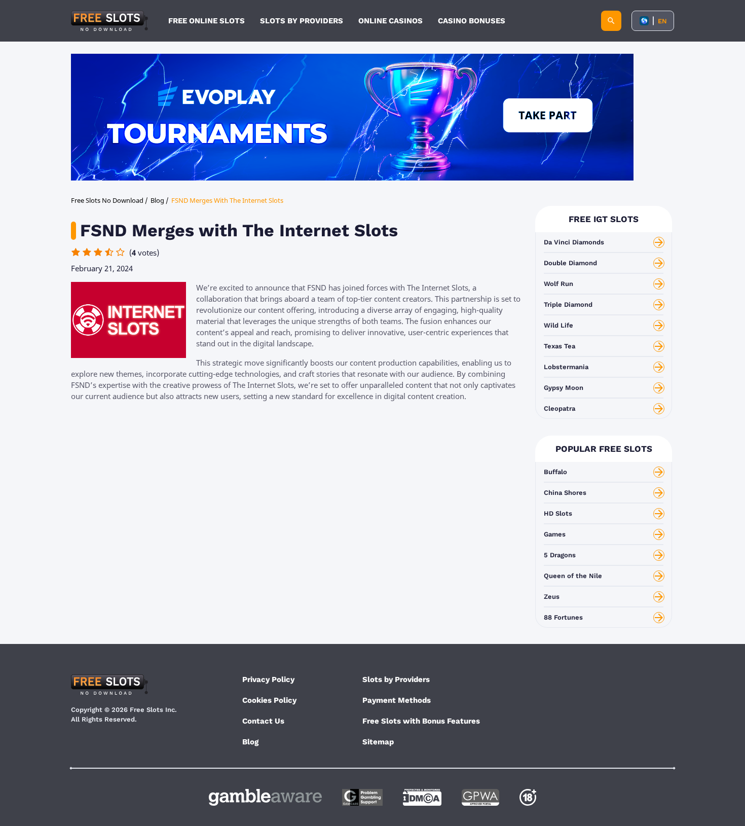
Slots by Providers (396, 679)
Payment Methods (396, 700)
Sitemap (378, 741)
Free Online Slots (206, 20)
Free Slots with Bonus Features (421, 721)
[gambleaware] (265, 797)
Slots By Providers (301, 20)
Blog (250, 741)
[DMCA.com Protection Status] (422, 797)
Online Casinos (390, 20)
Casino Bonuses (471, 20)
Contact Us (263, 721)
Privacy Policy (268, 679)
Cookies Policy (269, 700)
